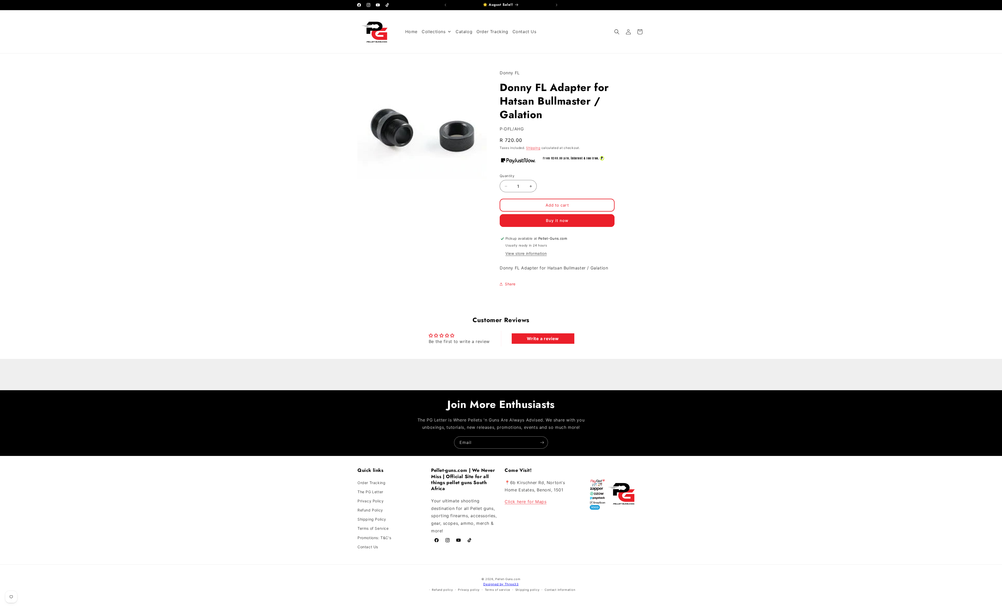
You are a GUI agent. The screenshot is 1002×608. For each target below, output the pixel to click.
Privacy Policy (370, 501)
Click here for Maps (525, 501)
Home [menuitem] (411, 31)
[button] (617, 32)
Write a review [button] (543, 338)
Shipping (533, 148)
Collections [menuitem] (434, 31)
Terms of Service (373, 528)
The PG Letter (370, 492)
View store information (526, 253)
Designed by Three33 (500, 584)
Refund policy (442, 590)
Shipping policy (527, 590)
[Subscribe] (542, 442)
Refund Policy (370, 510)
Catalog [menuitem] (464, 31)
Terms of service (497, 590)
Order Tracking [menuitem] (492, 31)
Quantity (507, 176)
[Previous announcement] (445, 5)
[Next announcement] (556, 5)
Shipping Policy (371, 519)
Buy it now (557, 220)
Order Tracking (371, 482)
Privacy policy (469, 590)
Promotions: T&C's (374, 537)
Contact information (560, 590)
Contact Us (367, 547)
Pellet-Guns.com (508, 579)
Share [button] (510, 284)
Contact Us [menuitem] (524, 31)
